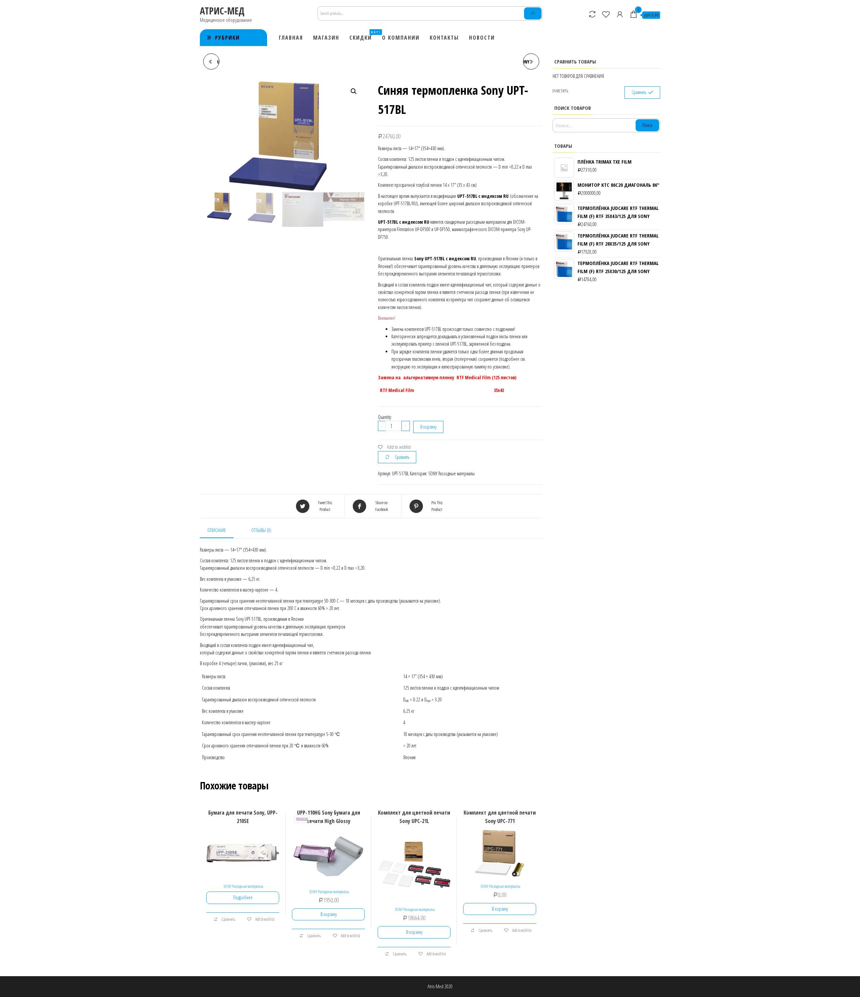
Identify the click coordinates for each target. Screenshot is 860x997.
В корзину (428, 427)
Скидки (363, 35)
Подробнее (243, 897)
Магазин (326, 37)
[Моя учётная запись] (619, 14)
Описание (216, 530)
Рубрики (227, 37)
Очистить (560, 91)
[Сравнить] (592, 14)
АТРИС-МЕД (222, 10)
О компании (401, 37)
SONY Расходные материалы (451, 473)
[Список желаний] (606, 14)
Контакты (444, 37)
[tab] (222, 530)
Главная (291, 37)
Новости (482, 37)
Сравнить (402, 457)
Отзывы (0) (261, 530)
